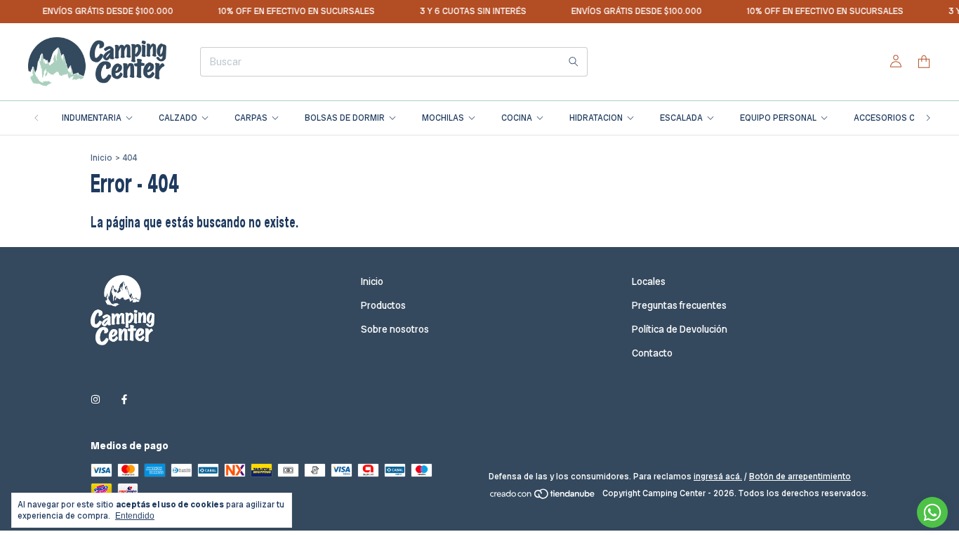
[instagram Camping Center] (95, 399)
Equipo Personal (778, 118)
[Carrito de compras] (924, 62)
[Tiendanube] (543, 497)
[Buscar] (574, 61)
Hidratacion (596, 118)
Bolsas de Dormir (345, 118)
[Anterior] (36, 118)
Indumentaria (91, 118)
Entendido (134, 516)
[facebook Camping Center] (124, 399)
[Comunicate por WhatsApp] (932, 512)
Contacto (652, 353)
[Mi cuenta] (896, 61)
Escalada (681, 118)
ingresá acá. (718, 476)
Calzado (178, 118)
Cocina (516, 118)
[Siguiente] (928, 118)
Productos (383, 305)
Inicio (101, 158)
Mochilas (443, 118)
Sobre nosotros (395, 329)
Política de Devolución (679, 329)
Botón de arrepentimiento (800, 476)
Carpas (250, 118)
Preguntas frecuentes (679, 305)
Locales (649, 281)
